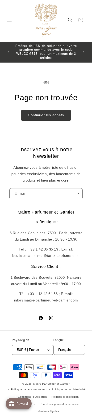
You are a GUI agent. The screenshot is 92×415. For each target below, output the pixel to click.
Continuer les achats (46, 115)
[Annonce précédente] (9, 52)
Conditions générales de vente (59, 404)
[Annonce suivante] (83, 52)
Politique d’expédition (65, 396)
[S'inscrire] (77, 193)
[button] (9, 20)
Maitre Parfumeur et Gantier (51, 383)
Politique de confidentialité (69, 389)
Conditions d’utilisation (32, 396)
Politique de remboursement (29, 389)
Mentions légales (48, 411)
